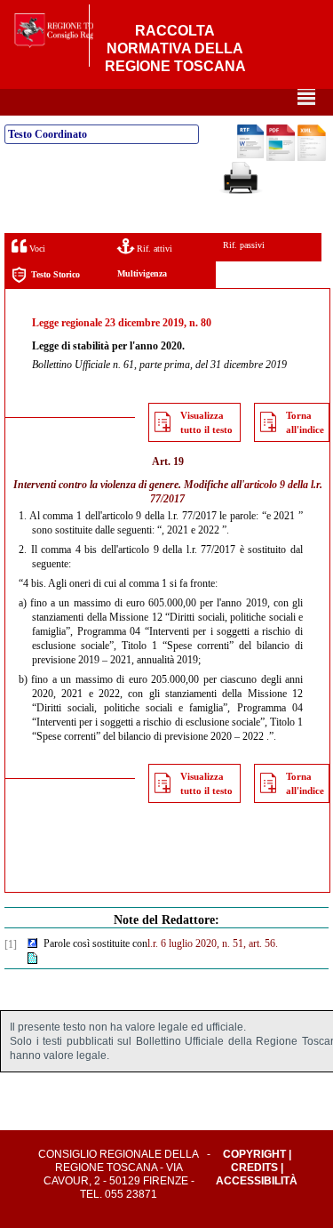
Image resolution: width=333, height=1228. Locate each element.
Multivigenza (142, 273)
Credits (254, 1167)
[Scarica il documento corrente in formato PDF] (280, 157)
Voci (36, 248)
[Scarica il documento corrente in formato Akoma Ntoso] (311, 157)
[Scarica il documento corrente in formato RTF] (250, 154)
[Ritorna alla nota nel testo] (32, 944)
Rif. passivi (244, 245)
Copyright (254, 1154)
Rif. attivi (153, 248)
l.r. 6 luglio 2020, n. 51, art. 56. (212, 943)
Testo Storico (55, 274)
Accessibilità (256, 1181)
